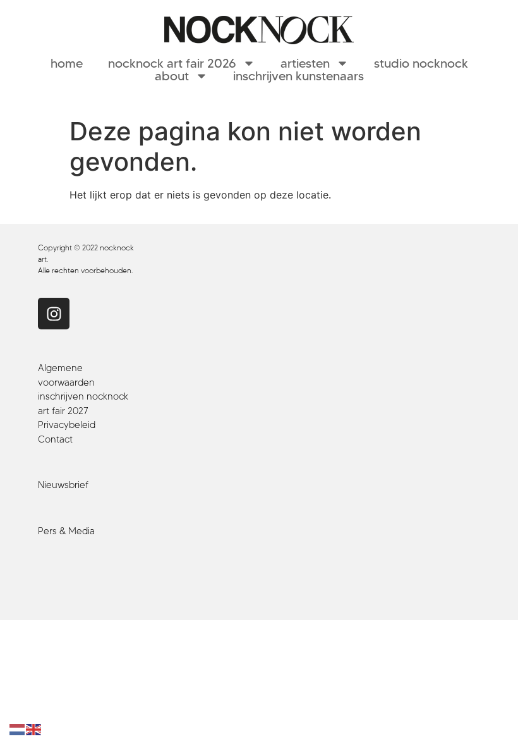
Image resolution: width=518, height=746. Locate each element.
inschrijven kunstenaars (298, 76)
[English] (34, 729)
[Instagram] (53, 313)
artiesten (305, 63)
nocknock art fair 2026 (172, 63)
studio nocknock (421, 63)
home (67, 63)
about (172, 76)
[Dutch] (17, 729)
